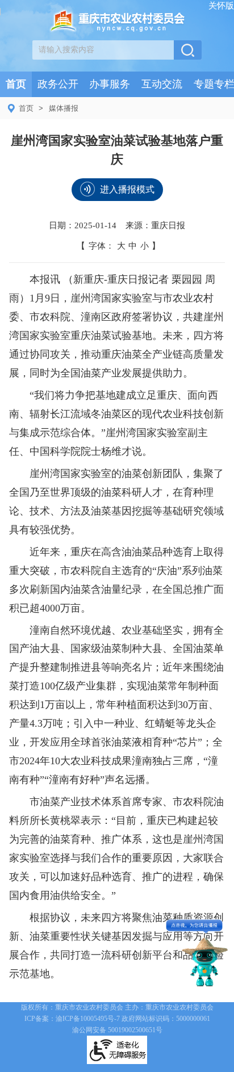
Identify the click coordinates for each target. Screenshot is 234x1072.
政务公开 (57, 84)
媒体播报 (63, 108)
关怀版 (221, 5)
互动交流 (161, 84)
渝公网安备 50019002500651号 (117, 1030)
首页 (16, 84)
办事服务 (109, 84)
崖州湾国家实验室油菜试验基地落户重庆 (117, 149)
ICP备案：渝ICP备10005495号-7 (72, 1019)
